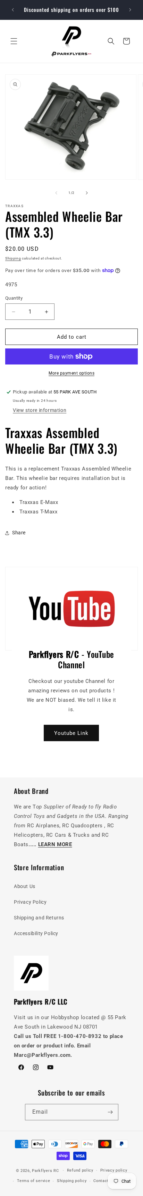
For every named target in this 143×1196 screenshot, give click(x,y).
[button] (14, 41)
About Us (24, 886)
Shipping (13, 258)
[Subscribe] (110, 1112)
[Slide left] (56, 193)
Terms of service (33, 1181)
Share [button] (19, 532)
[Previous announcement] (12, 9)
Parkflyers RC (46, 1170)
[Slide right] (86, 193)
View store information (39, 410)
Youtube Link (71, 733)
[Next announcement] (130, 9)
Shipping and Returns (39, 917)
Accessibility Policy (36, 933)
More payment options (71, 373)
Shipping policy (72, 1181)
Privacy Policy (30, 902)
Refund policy (80, 1170)
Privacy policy (113, 1170)
